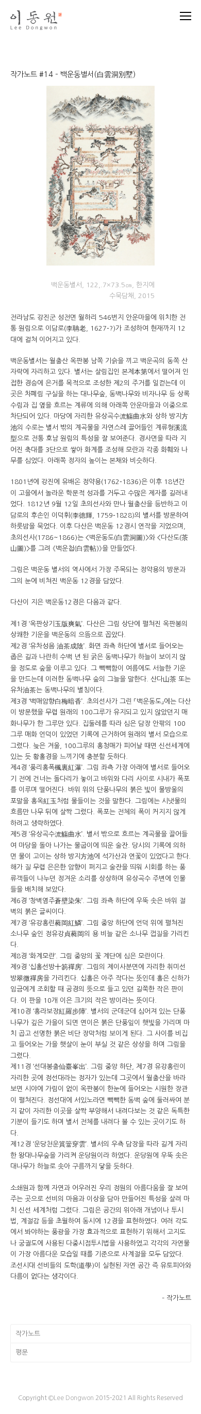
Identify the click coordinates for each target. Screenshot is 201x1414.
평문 (21, 1352)
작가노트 (27, 1333)
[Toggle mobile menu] (185, 16)
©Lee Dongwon (71, 1398)
